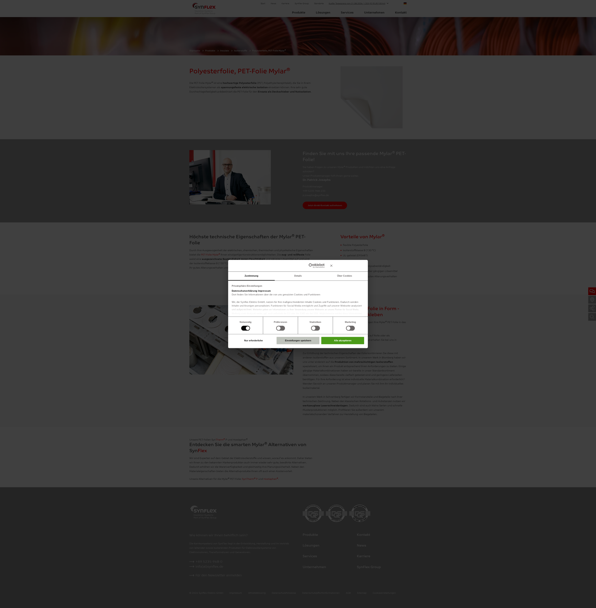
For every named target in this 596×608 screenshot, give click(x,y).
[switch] (280, 328)
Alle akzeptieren (342, 340)
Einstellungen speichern (298, 340)
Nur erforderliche (253, 340)
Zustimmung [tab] (251, 275)
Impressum (264, 290)
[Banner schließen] (347, 265)
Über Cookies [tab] (344, 275)
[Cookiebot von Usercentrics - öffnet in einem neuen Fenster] (311, 265)
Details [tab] (298, 275)
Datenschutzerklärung (244, 290)
